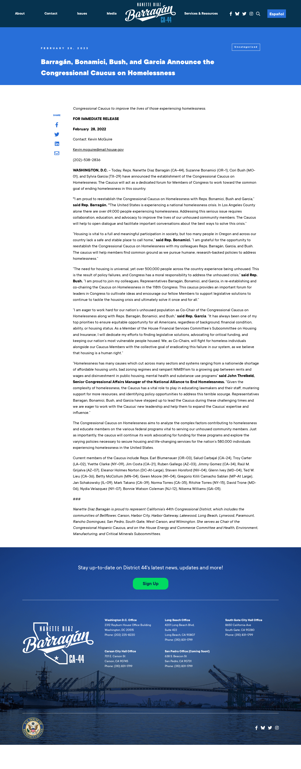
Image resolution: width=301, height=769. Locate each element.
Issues (82, 13)
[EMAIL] (56, 153)
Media (112, 13)
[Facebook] (231, 14)
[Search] (258, 14)
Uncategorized (245, 47)
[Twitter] (244, 14)
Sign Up (150, 583)
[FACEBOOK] (56, 125)
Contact (50, 13)
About (20, 13)
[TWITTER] (56, 135)
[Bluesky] (237, 13)
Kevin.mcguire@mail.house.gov (98, 149)
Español (276, 14)
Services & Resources (201, 13)
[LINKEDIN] (56, 144)
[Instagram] (251, 14)
